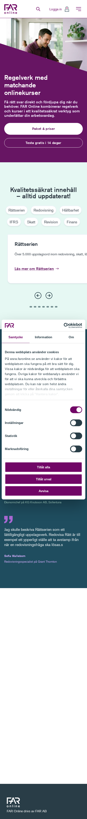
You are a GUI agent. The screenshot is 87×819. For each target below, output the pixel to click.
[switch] (76, 422)
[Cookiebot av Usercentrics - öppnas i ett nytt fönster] (63, 325)
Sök (38, 9)
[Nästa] (49, 295)
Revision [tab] (51, 222)
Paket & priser (43, 129)
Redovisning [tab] (43, 210)
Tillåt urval (43, 479)
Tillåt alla (43, 467)
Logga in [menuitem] (55, 9)
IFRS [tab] (14, 222)
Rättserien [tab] (16, 210)
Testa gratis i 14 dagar (43, 143)
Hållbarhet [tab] (70, 210)
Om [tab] (71, 337)
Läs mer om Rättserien (34, 269)
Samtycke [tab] (15, 337)
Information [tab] (43, 337)
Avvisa (43, 491)
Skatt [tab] (31, 222)
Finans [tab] (72, 222)
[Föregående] (38, 295)
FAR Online (11, 9)
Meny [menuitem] (78, 9)
